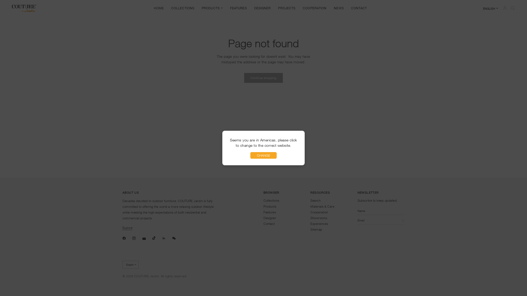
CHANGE (263, 155)
